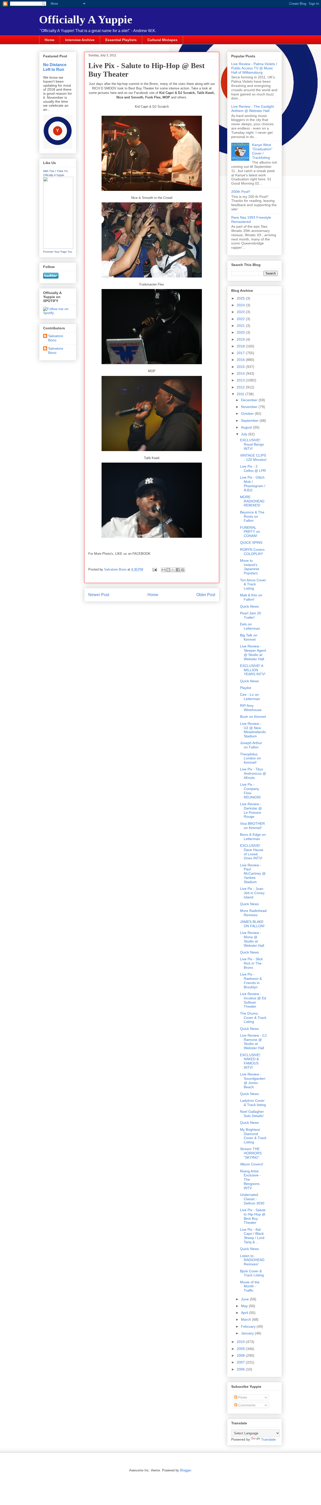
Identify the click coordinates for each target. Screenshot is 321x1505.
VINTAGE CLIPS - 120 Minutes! (253, 457)
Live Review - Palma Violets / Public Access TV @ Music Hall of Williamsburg (254, 68)
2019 (241, 339)
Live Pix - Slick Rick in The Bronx (251, 963)
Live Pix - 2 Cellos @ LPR (253, 468)
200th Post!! (240, 192)
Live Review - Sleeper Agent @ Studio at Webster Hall (253, 652)
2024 (241, 305)
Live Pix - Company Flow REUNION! (250, 790)
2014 (241, 373)
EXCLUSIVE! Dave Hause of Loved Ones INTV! (251, 852)
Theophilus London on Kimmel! (250, 758)
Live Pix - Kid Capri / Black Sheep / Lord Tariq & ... (252, 1235)
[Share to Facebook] (177, 569)
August (247, 427)
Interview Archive (80, 40)
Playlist (245, 688)
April (245, 1313)
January (248, 1333)
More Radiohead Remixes (253, 913)
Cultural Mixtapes (162, 40)
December (250, 400)
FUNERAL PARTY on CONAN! (250, 531)
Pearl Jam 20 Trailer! (250, 615)
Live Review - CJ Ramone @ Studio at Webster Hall (253, 1041)
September (250, 421)
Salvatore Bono (55, 338)
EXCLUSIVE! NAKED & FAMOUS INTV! (250, 1061)
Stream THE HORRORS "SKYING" (251, 1153)
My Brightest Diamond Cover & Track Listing (253, 1136)
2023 (241, 312)
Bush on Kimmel (253, 717)
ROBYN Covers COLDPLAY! (252, 552)
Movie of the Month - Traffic (250, 1286)
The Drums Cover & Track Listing (253, 1017)
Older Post (205, 595)
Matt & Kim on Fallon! (251, 597)
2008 (241, 1355)
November (250, 407)
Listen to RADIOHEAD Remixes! (252, 1260)
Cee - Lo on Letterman (250, 697)
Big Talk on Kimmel (248, 637)
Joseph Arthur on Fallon (251, 745)
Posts (242, 1397)
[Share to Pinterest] (182, 569)
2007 (241, 1362)
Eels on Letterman (250, 626)
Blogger (185, 1470)
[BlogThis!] (168, 569)
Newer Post (98, 595)
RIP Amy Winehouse (251, 708)
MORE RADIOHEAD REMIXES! (252, 501)
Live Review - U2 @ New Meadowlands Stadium (253, 730)
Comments (246, 1405)
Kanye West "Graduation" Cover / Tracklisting (262, 151)
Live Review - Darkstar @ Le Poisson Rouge (251, 810)
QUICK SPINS (251, 542)
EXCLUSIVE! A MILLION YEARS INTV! (252, 670)
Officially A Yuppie (85, 19)
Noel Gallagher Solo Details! (252, 1114)
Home (49, 40)
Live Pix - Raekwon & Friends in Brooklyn (251, 980)
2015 (241, 367)
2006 (241, 1369)
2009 (241, 1349)
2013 (241, 380)
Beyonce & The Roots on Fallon (252, 516)
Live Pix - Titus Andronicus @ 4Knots (253, 773)
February (249, 1326)
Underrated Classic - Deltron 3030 (252, 1199)
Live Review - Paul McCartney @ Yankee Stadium (253, 873)
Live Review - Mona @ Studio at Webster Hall (252, 939)
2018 (241, 346)
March (246, 1319)
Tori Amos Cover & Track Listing (253, 584)
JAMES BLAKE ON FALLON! (252, 924)
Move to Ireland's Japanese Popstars (249, 567)
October (248, 414)
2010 (241, 1342)
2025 (241, 298)
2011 (241, 394)
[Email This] (163, 569)
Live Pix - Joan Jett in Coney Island (252, 893)
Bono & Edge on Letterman (253, 837)
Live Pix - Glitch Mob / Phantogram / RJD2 (252, 483)
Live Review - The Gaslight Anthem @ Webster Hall (252, 108)
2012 (241, 387)
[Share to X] (173, 569)
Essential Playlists (121, 40)
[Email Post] (154, 569)
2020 (241, 332)
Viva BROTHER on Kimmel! (252, 826)
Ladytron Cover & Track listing (253, 1103)
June (245, 1299)
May (245, 1306)
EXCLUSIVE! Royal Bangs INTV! (252, 444)
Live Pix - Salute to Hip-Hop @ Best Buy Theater (253, 1216)
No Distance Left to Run (54, 67)
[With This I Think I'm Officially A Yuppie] (58, 247)
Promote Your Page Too (57, 251)
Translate (268, 1439)
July (244, 434)
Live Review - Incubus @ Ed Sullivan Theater (253, 1000)
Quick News (249, 606)
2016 (241, 360)
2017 (241, 353)
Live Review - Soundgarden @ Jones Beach (252, 1080)
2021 (241, 326)
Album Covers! (251, 1164)
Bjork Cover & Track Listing (252, 1273)
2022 (241, 319)
